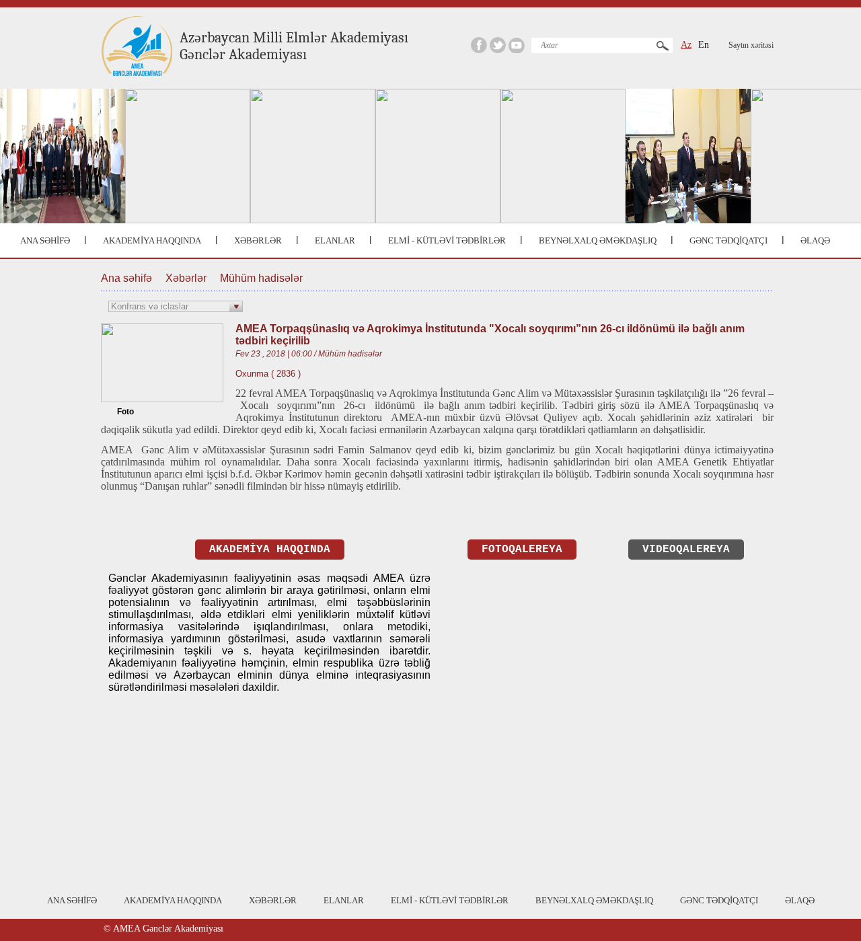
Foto (125, 411)
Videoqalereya (686, 549)
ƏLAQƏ (815, 240)
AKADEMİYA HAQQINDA (152, 240)
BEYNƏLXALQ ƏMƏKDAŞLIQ (598, 240)
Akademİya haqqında (269, 549)
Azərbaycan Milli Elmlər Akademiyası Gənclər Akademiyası (294, 46)
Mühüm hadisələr (261, 278)
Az (686, 45)
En (703, 45)
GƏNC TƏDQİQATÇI (728, 240)
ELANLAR (335, 240)
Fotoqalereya (522, 549)
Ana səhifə (126, 278)
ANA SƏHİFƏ (45, 240)
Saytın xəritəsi (751, 45)
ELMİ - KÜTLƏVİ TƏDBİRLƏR (447, 240)
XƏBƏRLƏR (258, 240)
